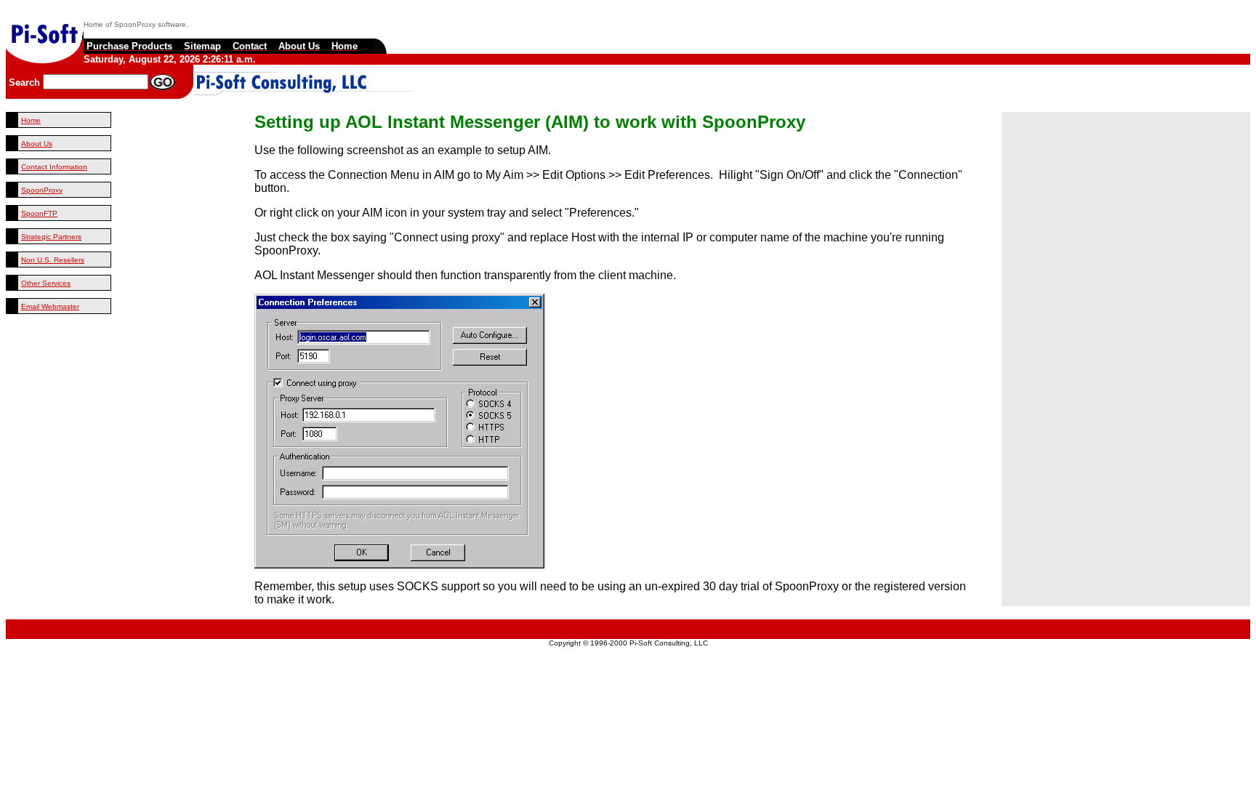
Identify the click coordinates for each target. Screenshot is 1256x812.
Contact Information (54, 167)
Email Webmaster (50, 306)
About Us (36, 144)
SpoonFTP (39, 213)
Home (31, 120)
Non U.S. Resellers (52, 260)
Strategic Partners (51, 237)
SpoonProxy (42, 190)
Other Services (46, 283)
